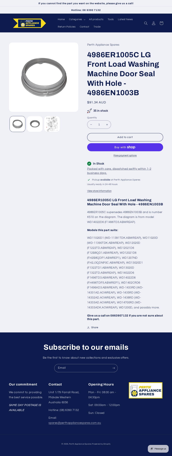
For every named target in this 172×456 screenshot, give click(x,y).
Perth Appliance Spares (80, 444)
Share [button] (94, 327)
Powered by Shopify (101, 444)
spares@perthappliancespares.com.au (75, 422)
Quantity (92, 118)
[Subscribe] (114, 368)
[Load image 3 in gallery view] (52, 124)
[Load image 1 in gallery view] (17, 124)
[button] (77, 19)
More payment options (125, 155)
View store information (99, 191)
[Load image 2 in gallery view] (34, 124)
